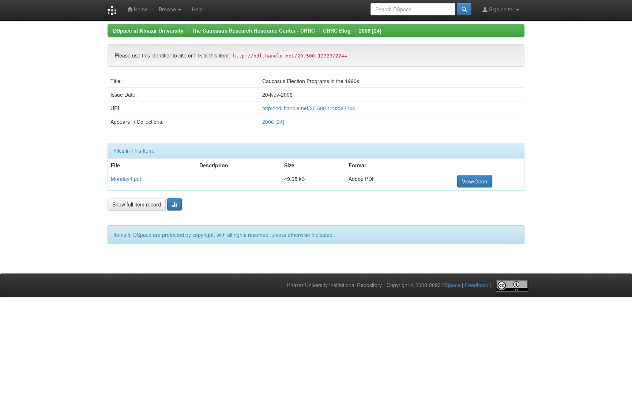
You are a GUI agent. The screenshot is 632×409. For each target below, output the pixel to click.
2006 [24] (370, 30)
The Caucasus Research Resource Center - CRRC (253, 30)
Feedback (476, 285)
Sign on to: (501, 9)
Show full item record (136, 204)
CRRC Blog (337, 30)
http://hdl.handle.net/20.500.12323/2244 (308, 108)
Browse (168, 9)
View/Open (474, 181)
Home (140, 9)
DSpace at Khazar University (148, 30)
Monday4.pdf (126, 178)
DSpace (451, 285)
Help (197, 9)
